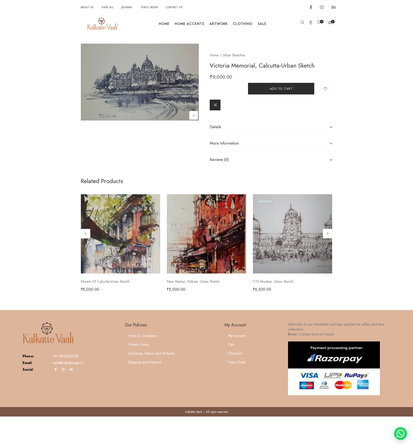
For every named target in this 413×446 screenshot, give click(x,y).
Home (164, 23)
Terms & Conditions (142, 335)
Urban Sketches (234, 55)
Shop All (107, 7)
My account (236, 335)
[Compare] (215, 105)
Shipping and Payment (144, 362)
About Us (87, 7)
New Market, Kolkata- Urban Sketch (193, 281)
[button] (400, 433)
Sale (262, 23)
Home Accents (189, 23)
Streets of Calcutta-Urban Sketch (105, 281)
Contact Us (174, 7)
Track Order (149, 7)
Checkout (235, 353)
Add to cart (281, 88)
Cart (231, 344)
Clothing (243, 23)
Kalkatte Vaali (193, 412)
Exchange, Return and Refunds (151, 353)
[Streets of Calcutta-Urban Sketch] (120, 233)
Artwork (219, 23)
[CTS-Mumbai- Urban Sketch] (292, 233)
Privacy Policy (138, 344)
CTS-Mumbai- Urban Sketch (273, 281)
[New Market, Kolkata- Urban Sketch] (206, 233)
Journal (127, 7)
